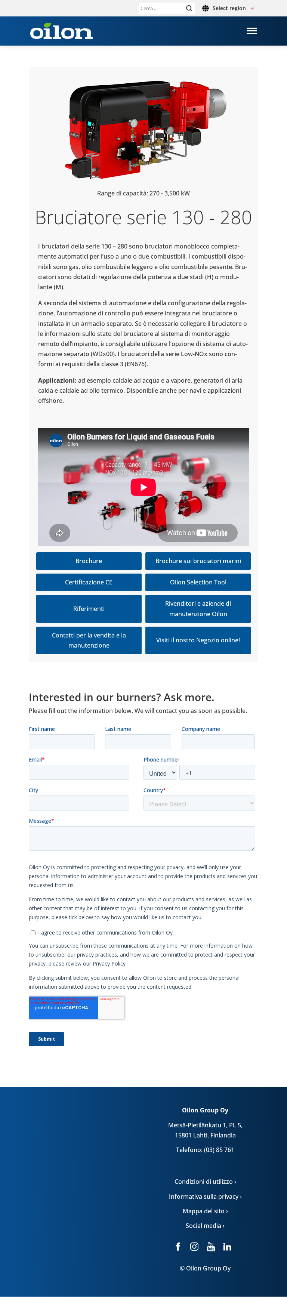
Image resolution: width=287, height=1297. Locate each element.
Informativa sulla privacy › (205, 1196)
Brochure (88, 561)
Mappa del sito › (205, 1211)
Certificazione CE (88, 582)
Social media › (205, 1226)
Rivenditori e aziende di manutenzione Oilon (198, 608)
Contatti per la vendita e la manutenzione (89, 640)
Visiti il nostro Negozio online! (198, 640)
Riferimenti (89, 609)
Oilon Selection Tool (198, 582)
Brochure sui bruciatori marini (198, 561)
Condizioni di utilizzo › (205, 1181)
